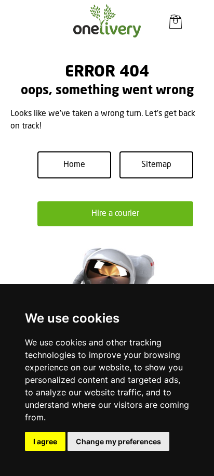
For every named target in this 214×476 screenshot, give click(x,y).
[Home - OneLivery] (107, 21)
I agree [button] (45, 441)
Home (74, 165)
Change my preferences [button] (118, 441)
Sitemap (156, 165)
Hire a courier (115, 214)
